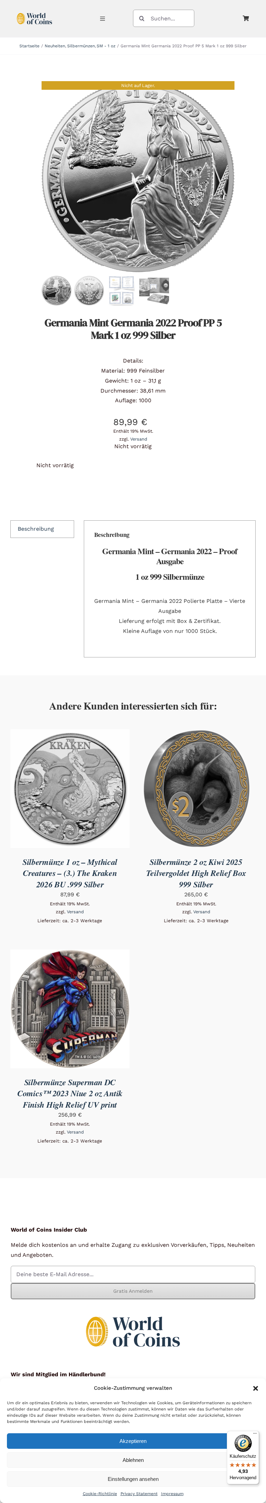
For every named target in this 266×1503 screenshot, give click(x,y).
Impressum (172, 1493)
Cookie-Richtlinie (100, 1493)
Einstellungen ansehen (133, 1479)
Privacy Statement (139, 1493)
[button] (255, 1388)
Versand (138, 439)
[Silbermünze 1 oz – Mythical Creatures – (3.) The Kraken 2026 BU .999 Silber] (70, 734)
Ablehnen (133, 1460)
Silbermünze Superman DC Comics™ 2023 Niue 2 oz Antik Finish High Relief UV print (70, 1093)
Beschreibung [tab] (36, 529)
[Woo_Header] (34, 11)
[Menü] (255, 1435)
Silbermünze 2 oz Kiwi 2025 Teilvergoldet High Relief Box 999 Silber (196, 873)
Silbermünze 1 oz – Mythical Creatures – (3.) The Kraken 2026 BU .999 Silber (70, 873)
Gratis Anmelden (133, 1291)
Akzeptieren (133, 1441)
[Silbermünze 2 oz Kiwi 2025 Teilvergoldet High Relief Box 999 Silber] (196, 734)
